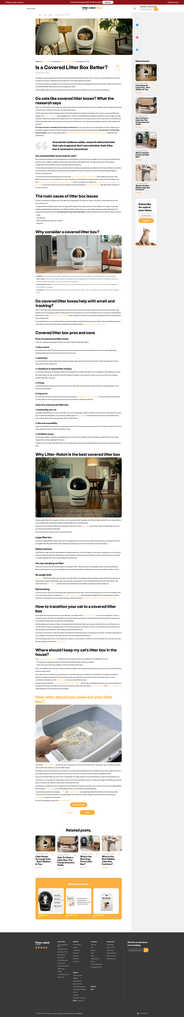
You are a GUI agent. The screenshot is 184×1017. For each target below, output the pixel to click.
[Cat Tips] (52, 854)
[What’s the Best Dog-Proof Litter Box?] (90, 843)
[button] (135, 8)
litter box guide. (61, 641)
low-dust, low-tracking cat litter (93, 324)
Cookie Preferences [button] (96, 964)
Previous (70, 812)
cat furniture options (97, 686)
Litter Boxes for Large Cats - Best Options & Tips (43, 860)
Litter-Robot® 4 (43, 915)
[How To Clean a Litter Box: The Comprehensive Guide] (67, 844)
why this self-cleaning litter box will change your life (99, 598)
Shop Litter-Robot (79, 805)
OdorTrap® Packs (73, 792)
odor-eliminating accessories (58, 315)
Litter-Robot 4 (51, 584)
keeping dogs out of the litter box (87, 397)
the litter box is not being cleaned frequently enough (55, 182)
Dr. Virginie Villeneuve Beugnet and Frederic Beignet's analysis (86, 133)
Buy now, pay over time (15, 2)
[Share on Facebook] (137, 25)
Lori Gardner (46, 61)
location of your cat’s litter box (48, 659)
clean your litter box (49, 765)
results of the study (50, 116)
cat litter (62, 792)
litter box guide (61, 680)
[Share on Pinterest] (137, 37)
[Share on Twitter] (137, 49)
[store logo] (44, 943)
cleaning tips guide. (64, 800)
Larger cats (39, 578)
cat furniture (81, 415)
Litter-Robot (85, 526)
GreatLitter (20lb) (98, 915)
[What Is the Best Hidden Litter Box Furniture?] (112, 843)
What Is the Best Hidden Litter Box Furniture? (108, 860)
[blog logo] (92, 8)
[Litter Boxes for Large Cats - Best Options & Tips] (45, 843)
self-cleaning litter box (93, 185)
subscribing (39, 797)
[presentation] (89, 971)
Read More (38, 867)
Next (87, 812)
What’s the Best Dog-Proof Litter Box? (86, 860)
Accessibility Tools (96, 967)
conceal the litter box (114, 686)
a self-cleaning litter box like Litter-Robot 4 (67, 683)
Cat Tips (50, 14)
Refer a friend (173, 2)
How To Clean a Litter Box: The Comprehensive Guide (65, 861)
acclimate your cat (89, 615)
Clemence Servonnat (68, 61)
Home (39, 14)
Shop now (108, 2)
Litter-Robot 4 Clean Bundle (71, 595)
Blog (45, 14)
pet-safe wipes (50, 789)
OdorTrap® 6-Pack (71, 915)
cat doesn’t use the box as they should (83, 177)
